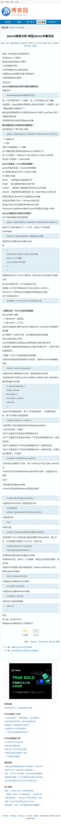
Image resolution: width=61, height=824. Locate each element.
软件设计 (53, 22)
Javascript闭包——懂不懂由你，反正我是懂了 (22, 718)
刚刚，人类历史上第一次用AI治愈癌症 (19, 791)
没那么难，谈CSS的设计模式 (16, 749)
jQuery (34, 641)
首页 (2, 2)
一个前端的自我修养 (12, 756)
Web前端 (41, 22)
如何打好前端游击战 (12, 746)
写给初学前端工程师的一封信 (16, 753)
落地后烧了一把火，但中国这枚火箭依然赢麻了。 (23, 805)
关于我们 (5, 816)
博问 (12, 2)
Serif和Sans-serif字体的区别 (15, 729)
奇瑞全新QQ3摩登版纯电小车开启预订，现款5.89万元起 (26, 766)
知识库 (8, 22)
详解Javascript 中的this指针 (21, 647)
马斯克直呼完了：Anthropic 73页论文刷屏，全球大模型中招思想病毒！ (32, 798)
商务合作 (21, 816)
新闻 (7, 2)
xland (7, 43)
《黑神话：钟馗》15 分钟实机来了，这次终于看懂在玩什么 (27, 794)
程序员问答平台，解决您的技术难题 (18, 708)
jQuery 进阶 (54, 641)
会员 (17, 2)
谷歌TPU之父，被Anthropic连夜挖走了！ (20, 770)
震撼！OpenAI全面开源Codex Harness (20, 801)
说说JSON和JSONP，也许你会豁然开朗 (20, 721)
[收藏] (34, 46)
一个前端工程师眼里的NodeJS (16, 732)
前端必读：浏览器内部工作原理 (17, 725)
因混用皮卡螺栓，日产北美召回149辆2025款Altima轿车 (26, 777)
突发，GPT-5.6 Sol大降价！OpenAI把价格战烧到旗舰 (25, 774)
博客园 (17, 43)
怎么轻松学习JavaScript (14, 742)
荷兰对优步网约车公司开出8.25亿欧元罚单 (21, 781)
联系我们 (13, 816)
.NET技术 (30, 22)
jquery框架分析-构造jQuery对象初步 (30, 36)
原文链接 (27, 46)
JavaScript (43, 641)
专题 (19, 22)
